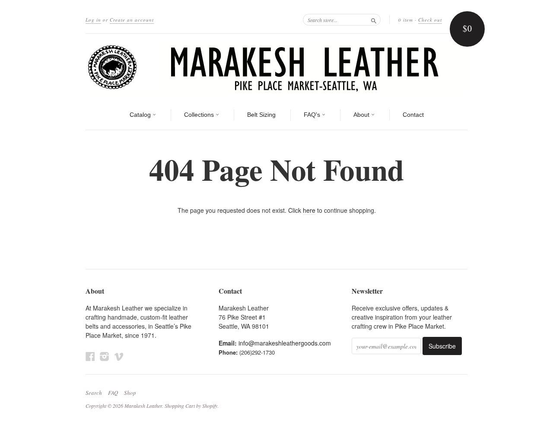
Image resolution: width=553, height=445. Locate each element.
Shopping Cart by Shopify (191, 405)
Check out (430, 19)
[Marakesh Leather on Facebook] (90, 356)
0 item (405, 19)
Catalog (141, 114)
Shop (130, 393)
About (362, 114)
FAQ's (313, 114)
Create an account (132, 19)
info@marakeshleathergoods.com (284, 343)
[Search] (373, 19)
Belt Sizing (261, 114)
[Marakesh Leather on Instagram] (104, 356)
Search (94, 393)
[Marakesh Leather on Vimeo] (119, 356)
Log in (93, 19)
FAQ (113, 393)
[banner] (276, 67)
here (309, 210)
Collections (200, 114)
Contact (413, 114)
